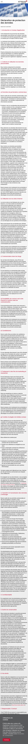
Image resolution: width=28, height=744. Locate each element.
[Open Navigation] (2, 1)
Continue (6, 740)
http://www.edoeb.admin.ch (18, 705)
